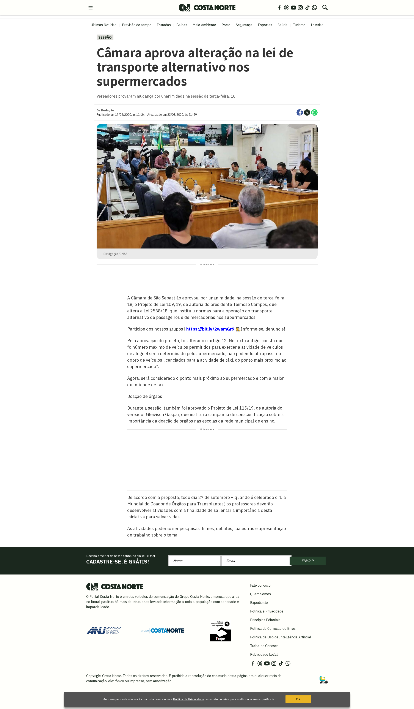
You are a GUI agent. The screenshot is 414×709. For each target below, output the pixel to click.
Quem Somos (260, 594)
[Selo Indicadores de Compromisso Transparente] (220, 630)
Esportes (265, 25)
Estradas (164, 25)
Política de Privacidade (188, 699)
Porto (226, 25)
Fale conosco (260, 585)
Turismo (299, 25)
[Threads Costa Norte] (286, 7)
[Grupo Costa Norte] (162, 630)
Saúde (282, 25)
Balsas (181, 25)
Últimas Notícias (103, 25)
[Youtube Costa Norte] (293, 7)
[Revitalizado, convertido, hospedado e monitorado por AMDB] (324, 679)
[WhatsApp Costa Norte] (314, 7)
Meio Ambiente (204, 25)
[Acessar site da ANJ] (103, 630)
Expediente (259, 602)
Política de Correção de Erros (273, 628)
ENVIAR (307, 561)
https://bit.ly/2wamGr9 (210, 329)
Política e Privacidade (266, 611)
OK (298, 699)
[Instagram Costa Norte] (300, 7)
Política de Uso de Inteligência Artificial (280, 637)
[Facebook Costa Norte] (279, 7)
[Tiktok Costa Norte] (307, 7)
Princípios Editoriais (265, 620)
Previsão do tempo (136, 25)
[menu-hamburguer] (90, 7)
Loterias (317, 25)
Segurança (244, 25)
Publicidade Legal (264, 654)
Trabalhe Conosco (264, 646)
